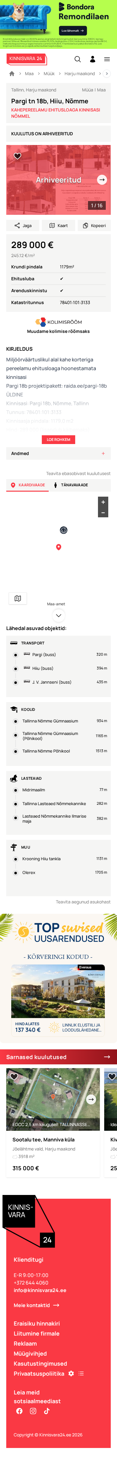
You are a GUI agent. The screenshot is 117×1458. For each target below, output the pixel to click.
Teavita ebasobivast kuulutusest (78, 473)
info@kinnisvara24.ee (40, 1290)
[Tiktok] (46, 1411)
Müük (49, 73)
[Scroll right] (107, 74)
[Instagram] (33, 1411)
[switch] (17, 156)
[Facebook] (19, 1411)
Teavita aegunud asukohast (83, 902)
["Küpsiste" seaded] (71, 1373)
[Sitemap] (81, 1373)
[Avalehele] (12, 73)
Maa (29, 73)
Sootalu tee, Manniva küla (43, 1139)
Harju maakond (80, 73)
